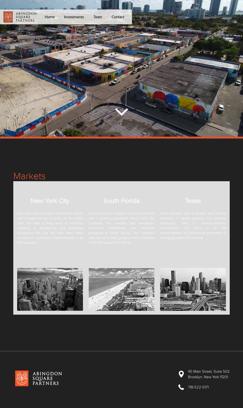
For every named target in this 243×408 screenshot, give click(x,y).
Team (97, 17)
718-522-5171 (198, 387)
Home (50, 17)
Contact (118, 17)
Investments (74, 17)
